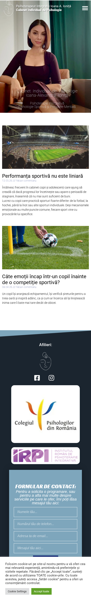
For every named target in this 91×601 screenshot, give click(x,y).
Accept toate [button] (41, 591)
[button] (85, 8)
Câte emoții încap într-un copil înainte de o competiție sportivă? (44, 280)
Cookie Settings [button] (17, 591)
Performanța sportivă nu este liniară (42, 176)
